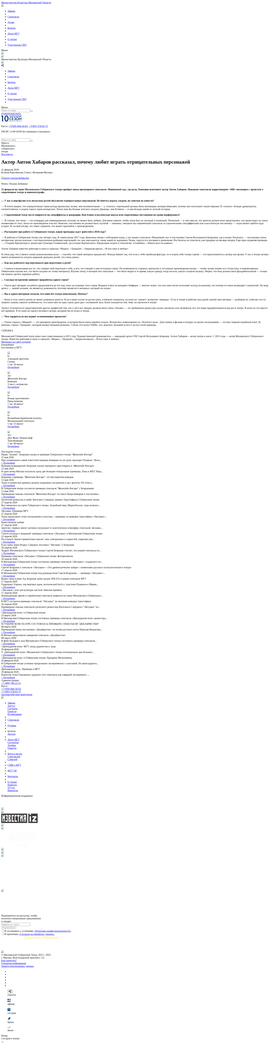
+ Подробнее (8, 463)
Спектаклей (14, 756)
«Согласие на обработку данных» (37, 934)
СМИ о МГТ (14, 765)
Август (11, 705)
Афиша (11, 11)
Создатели (13, 742)
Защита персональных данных (17, 966)
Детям (11, 22)
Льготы (12, 734)
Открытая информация (13, 963)
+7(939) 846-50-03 (18, 126)
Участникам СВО (17, 45)
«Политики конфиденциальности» (52, 931)
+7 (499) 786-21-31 (11, 683)
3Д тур (11, 787)
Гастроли (12, 708)
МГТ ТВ (12, 770)
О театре (12, 39)
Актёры (12, 745)
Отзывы (12, 725)
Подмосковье (15, 714)
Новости (12, 784)
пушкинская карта (11, 113)
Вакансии (13, 790)
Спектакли (13, 16)
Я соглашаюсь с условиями (37, 931)
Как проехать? (9, 960)
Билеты (12, 28)
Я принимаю (29, 934)
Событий (12, 759)
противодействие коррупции (16, 694)
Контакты (13, 776)
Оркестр (12, 711)
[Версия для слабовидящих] (2, 1042)
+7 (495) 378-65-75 (11, 691)
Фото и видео (15, 753)
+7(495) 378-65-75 (38, 126)
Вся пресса (7, 154)
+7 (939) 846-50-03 (11, 688)
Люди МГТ (13, 33)
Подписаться (9, 928)
